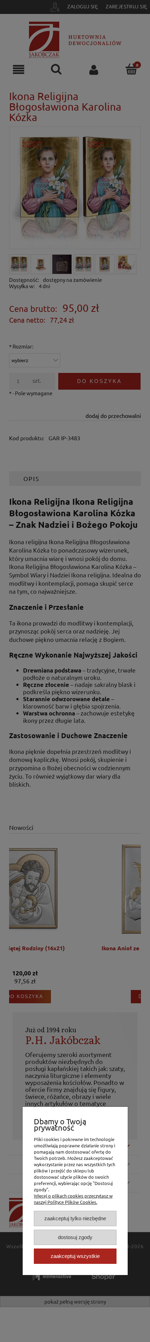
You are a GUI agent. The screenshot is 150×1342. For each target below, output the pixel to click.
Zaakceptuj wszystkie (75, 1256)
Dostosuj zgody (75, 1237)
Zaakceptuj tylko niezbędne (75, 1218)
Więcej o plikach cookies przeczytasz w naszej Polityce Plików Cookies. (73, 1199)
